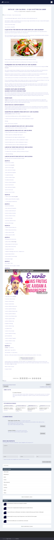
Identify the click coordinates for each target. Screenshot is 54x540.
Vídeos (5, 492)
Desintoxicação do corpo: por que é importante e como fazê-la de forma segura (22, 516)
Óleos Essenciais (7, 482)
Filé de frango (14, 241)
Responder (43, 426)
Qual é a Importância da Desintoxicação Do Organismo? (32, 408)
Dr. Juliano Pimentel (22, 11)
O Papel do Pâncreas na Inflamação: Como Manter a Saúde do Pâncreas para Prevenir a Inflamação (25, 512)
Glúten (5, 490)
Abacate (14, 296)
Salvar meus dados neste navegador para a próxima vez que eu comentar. (16, 459)
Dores (5, 477)
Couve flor (13, 165)
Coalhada (6, 347)
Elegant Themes (9, 538)
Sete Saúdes (33, 11)
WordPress (17, 538)
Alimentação (6, 471)
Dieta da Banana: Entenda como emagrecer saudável (17, 503)
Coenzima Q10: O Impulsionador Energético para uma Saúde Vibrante (20, 507)
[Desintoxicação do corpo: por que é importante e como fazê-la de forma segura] (5, 517)
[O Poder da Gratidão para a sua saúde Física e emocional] (5, 521)
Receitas (5, 484)
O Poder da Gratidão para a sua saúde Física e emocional (17, 520)
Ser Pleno (5, 487)
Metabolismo (28, 11)
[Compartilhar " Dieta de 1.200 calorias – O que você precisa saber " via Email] (27, 378)
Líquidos (6, 99)
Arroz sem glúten (15, 196)
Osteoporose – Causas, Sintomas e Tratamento (8, 408)
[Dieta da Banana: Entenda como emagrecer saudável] (5, 504)
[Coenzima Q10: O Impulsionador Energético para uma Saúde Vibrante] (5, 508)
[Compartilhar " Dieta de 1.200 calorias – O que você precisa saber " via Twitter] (23, 378)
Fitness (5, 479)
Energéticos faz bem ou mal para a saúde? (44, 408)
